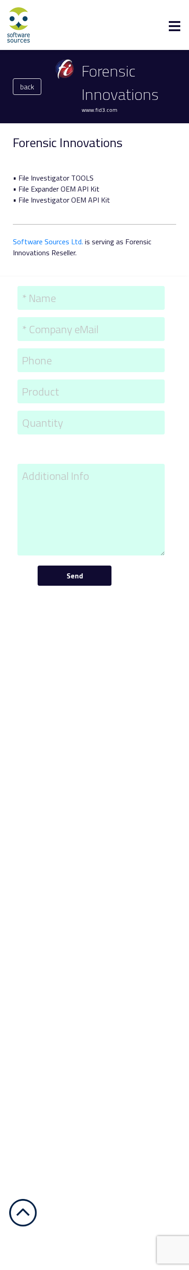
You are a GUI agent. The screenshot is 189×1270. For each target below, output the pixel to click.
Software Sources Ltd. (48, 241)
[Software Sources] (18, 24)
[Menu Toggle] (174, 26)
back (27, 86)
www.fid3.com (99, 109)
